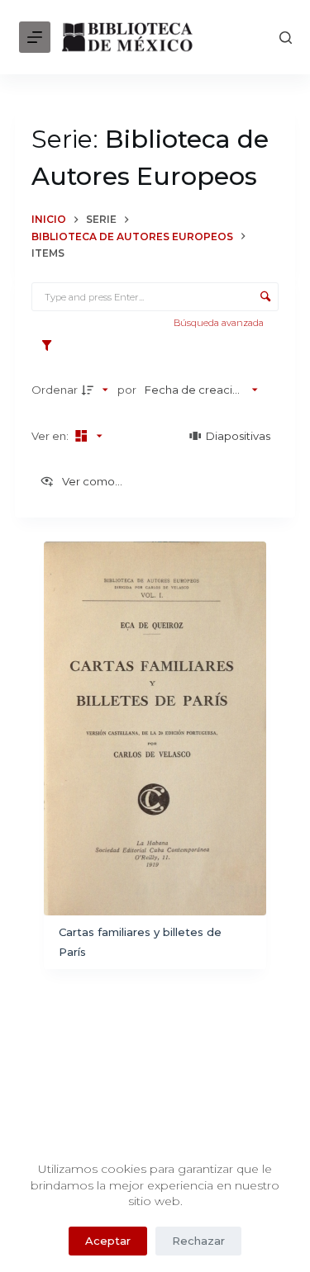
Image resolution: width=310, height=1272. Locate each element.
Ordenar (54, 389)
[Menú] (34, 37)
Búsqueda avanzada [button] (220, 323)
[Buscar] (285, 37)
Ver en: (51, 435)
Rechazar (198, 1240)
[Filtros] (50, 346)
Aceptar (108, 1240)
